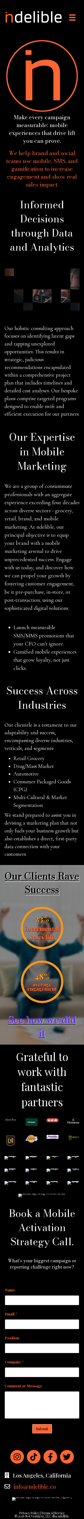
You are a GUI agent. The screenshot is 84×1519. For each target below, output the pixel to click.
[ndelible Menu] (72, 17)
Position (12, 1338)
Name (10, 1290)
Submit (42, 1428)
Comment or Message (23, 1386)
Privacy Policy (29, 1513)
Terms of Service (53, 1513)
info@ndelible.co (34, 1486)
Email (11, 1314)
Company (14, 1362)
